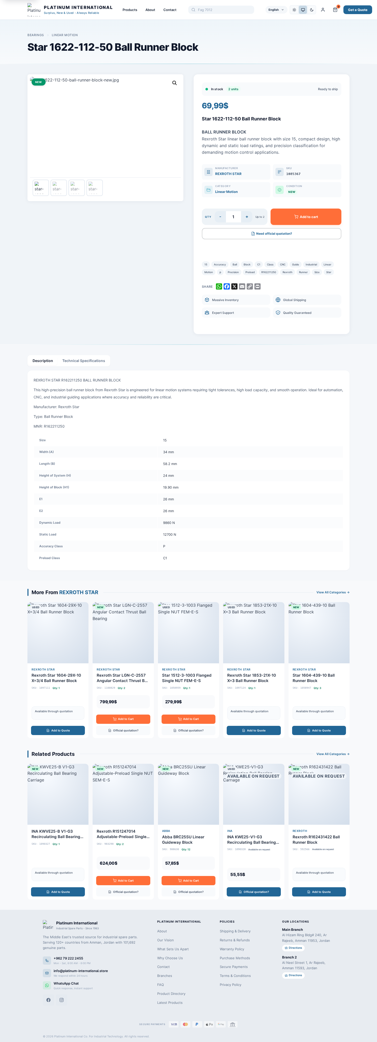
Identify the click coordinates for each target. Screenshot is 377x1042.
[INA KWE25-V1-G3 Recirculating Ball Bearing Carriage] (253, 832)
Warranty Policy (232, 949)
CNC (282, 264)
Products (130, 10)
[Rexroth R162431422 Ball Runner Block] (319, 832)
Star (328, 272)
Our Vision (165, 940)
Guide (295, 264)
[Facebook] (48, 1000)
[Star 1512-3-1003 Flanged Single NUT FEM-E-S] (188, 670)
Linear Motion (65, 35)
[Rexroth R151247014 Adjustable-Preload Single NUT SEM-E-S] (123, 832)
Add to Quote (60, 730)
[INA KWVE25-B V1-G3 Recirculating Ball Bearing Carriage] (57, 832)
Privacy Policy (230, 985)
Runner (303, 272)
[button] (174, 83)
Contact (169, 10)
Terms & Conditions (235, 976)
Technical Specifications (83, 360)
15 (205, 264)
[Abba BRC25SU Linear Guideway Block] (188, 832)
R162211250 (268, 272)
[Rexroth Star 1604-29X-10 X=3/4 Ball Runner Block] (57, 670)
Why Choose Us (170, 958)
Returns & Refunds (235, 940)
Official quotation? (125, 730)
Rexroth (287, 272)
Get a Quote (358, 10)
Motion (208, 272)
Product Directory (171, 994)
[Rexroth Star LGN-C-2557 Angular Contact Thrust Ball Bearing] (123, 670)
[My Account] (323, 9)
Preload (250, 272)
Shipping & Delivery (235, 931)
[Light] (294, 10)
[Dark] (311, 10)
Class (270, 264)
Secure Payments (234, 967)
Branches (164, 976)
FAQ (160, 985)
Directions (295, 948)
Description (43, 360)
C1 (258, 264)
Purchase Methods (235, 958)
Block (247, 264)
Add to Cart (126, 719)
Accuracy (220, 264)
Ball (235, 264)
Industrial (311, 264)
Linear (327, 264)
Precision (233, 272)
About (150, 10)
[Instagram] (61, 1000)
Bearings (35, 35)
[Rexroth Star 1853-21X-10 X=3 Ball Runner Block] (253, 670)
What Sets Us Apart (173, 949)
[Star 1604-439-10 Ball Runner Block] (319, 670)
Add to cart (309, 217)
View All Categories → (333, 592)
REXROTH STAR (228, 174)
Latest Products (170, 1002)
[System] (303, 10)
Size (317, 272)
